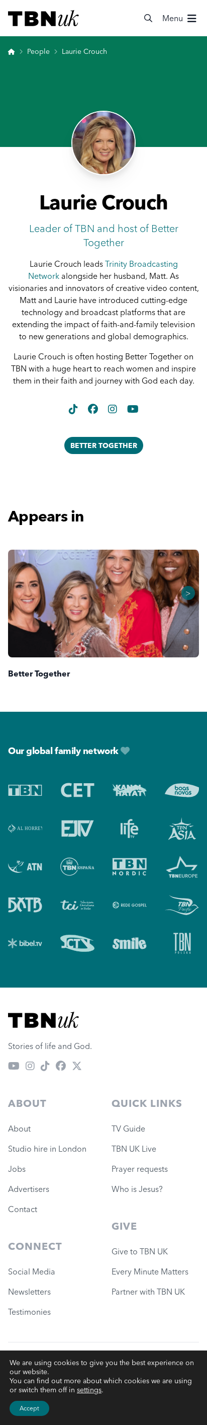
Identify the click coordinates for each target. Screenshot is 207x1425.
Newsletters (29, 1292)
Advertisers (28, 1189)
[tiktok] (74, 409)
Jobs (17, 1169)
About (19, 1128)
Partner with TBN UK (148, 1292)
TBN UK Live (134, 1149)
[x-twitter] (77, 1066)
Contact (22, 1209)
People (38, 51)
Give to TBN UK (140, 1251)
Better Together (103, 445)
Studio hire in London (47, 1149)
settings (89, 1389)
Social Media (31, 1271)
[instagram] (113, 409)
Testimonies (29, 1312)
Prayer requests (140, 1169)
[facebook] (94, 409)
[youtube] (133, 409)
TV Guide (128, 1128)
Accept (29, 1408)
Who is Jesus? (139, 1189)
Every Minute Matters (150, 1271)
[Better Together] (103, 603)
